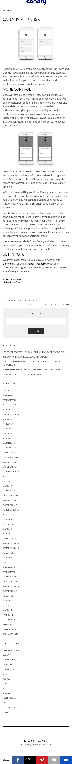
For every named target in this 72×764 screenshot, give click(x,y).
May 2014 (7, 610)
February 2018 (10, 447)
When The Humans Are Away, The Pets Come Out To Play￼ (32, 369)
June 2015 (8, 562)
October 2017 (10, 467)
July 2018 (7, 428)
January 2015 (9, 576)
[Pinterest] (42, 760)
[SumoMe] (66, 760)
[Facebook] (18, 760)
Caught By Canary (12, 650)
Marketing (8, 669)
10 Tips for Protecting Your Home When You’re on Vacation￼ (35, 352)
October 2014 (10, 591)
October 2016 (10, 505)
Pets (5, 683)
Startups (7, 693)
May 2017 (7, 486)
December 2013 (10, 634)
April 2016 (8, 533)
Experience (8, 664)
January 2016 (9, 538)
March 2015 (9, 567)
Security (7, 688)
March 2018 (9, 443)
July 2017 (7, 481)
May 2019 (7, 419)
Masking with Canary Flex (22, 300)
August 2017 (9, 476)
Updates (16, 282)
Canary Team (15, 279)
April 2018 (8, 438)
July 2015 (7, 557)
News (5, 674)
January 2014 (9, 629)
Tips (4, 702)
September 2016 (11, 509)
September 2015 (11, 548)
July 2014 (7, 600)
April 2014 (8, 615)
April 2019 (8, 424)
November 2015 (11, 543)
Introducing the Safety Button (47, 305)
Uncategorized (11, 707)
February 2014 (10, 624)
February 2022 (10, 400)
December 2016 (10, 495)
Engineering (9, 659)
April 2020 (8, 409)
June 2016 (8, 524)
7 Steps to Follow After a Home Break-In (24, 374)
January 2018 (9, 452)
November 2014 (11, 586)
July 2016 (7, 519)
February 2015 (10, 572)
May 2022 (7, 390)
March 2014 (9, 619)
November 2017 (11, 462)
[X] (30, 760)
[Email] (54, 760)
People (6, 679)
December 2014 (10, 581)
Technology (9, 698)
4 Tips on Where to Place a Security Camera (25, 356)
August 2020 (9, 404)
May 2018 (7, 433)
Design (6, 655)
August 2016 (9, 514)
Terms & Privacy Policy (36, 741)
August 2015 (9, 553)
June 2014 (8, 605)
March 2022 (9, 395)
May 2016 (7, 529)
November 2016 (11, 500)
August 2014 (9, 596)
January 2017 (9, 490)
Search (36, 331)
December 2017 (10, 457)
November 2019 (11, 414)
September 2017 (11, 471)
